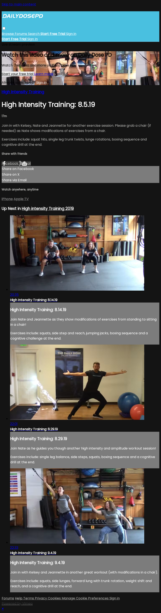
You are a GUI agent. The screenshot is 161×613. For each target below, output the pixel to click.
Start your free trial (18, 74)
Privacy (41, 598)
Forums (21, 33)
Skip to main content (19, 4)
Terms (29, 598)
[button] (4, 28)
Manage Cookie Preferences (85, 598)
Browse (8, 33)
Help (19, 598)
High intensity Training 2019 (48, 208)
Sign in (71, 33)
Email (26, 163)
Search (34, 33)
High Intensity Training (23, 92)
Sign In (32, 39)
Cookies (55, 598)
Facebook (10, 163)
